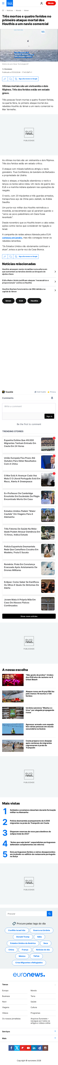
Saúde (33, 1001)
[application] (29, 45)
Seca (45, 943)
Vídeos (5, 1013)
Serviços (6, 1031)
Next (4, 1001)
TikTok (36, 956)
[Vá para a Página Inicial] (9, 3)
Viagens (5, 1007)
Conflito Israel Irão (16, 930)
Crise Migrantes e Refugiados (29, 962)
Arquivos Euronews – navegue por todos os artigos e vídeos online (40, 1020)
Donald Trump (22, 937)
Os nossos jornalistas (11, 1018)
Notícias (10, 10)
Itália (39, 937)
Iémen (26, 10)
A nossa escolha (15, 670)
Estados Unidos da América (23, 943)
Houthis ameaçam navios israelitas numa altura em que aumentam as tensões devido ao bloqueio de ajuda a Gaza (24, 271)
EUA (21, 300)
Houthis (34, 300)
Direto (51, 3)
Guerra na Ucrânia (41, 930)
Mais (4, 1038)
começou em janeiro (12, 237)
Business (6, 996)
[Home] (3, 10)
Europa (5, 990)
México (22, 956)
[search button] (49, 913)
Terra (33, 996)
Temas (5, 984)
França (25, 949)
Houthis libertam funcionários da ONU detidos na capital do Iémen (23, 290)
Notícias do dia (43, 949)
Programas (35, 1013)
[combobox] (29, 913)
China (11, 949)
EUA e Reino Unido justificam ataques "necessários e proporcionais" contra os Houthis (25, 281)
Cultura (34, 1007)
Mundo (18, 10)
